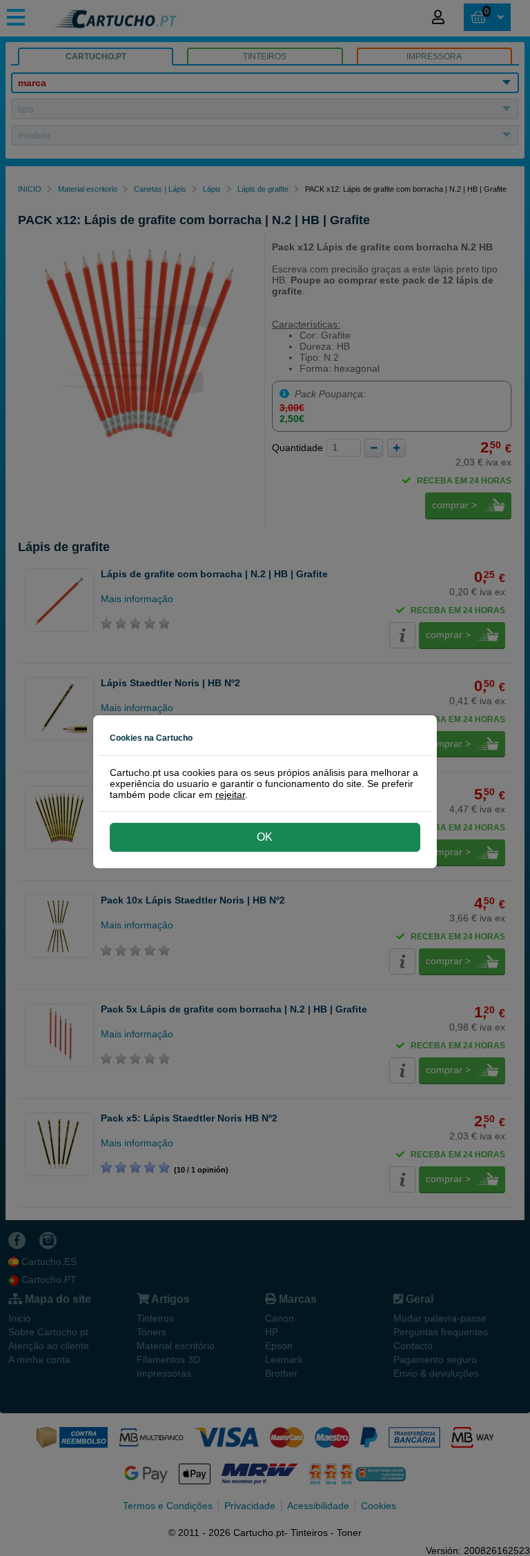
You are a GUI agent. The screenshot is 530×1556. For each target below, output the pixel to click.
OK (265, 837)
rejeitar (230, 794)
